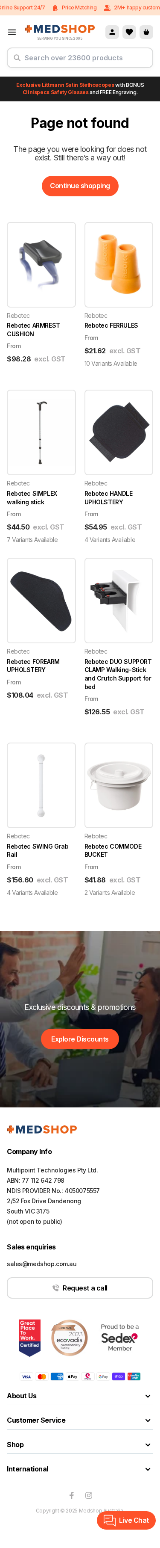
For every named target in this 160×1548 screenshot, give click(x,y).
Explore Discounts (80, 1039)
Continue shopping (80, 185)
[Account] (112, 32)
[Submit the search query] (17, 61)
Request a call (85, 1288)
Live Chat (134, 1520)
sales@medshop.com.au (42, 1263)
